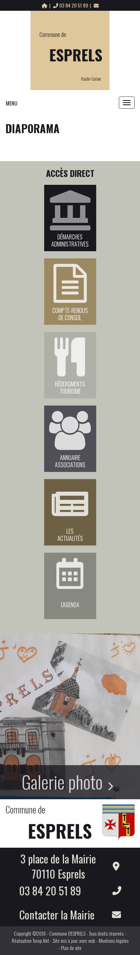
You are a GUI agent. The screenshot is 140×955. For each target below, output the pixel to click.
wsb (91, 940)
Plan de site (71, 947)
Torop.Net (41, 940)
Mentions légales (114, 940)
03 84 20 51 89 (73, 5)
